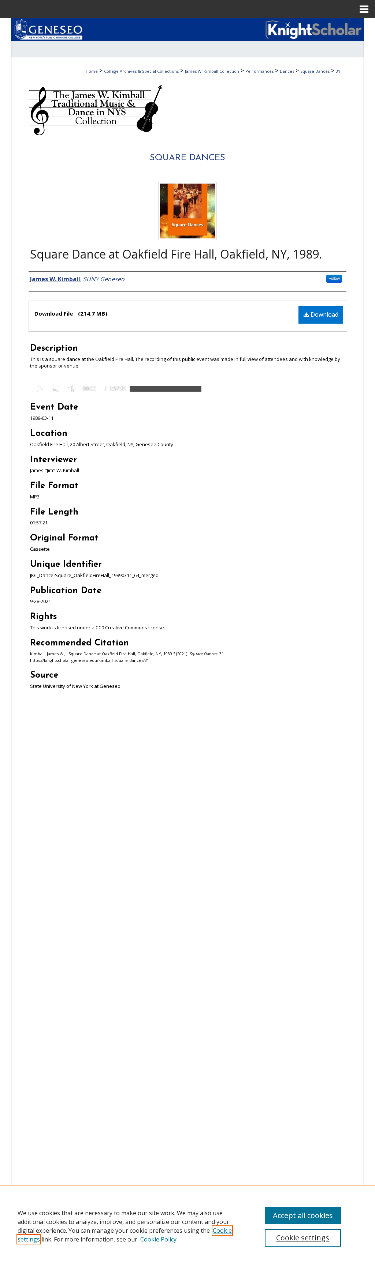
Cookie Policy (158, 1239)
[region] (187, 1226)
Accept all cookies (303, 1215)
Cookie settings (302, 1238)
